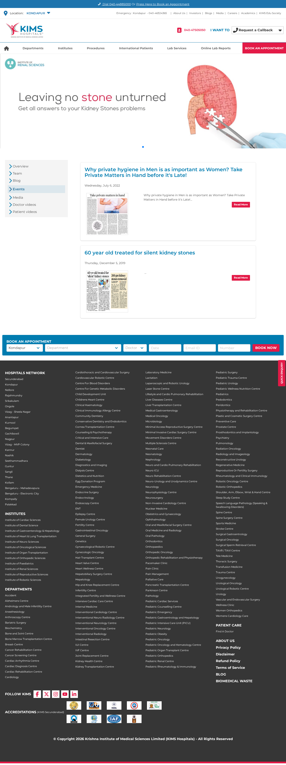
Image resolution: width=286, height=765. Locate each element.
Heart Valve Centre (87, 563)
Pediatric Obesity (156, 633)
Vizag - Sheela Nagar (18, 411)
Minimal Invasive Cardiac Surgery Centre (171, 432)
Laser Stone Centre (157, 388)
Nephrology (153, 459)
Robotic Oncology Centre (232, 481)
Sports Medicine (226, 523)
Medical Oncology (157, 416)
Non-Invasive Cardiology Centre (166, 503)
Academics (248, 13)
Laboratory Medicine (158, 372)
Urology (221, 594)
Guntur (9, 466)
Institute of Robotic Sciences (23, 579)
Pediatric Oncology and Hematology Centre (173, 644)
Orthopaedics (154, 546)
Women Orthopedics (229, 610)
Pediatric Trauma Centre (231, 377)
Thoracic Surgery (226, 561)
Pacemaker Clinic (156, 563)
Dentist (80, 448)
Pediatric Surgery (227, 372)
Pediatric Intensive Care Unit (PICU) (168, 623)
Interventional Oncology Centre (95, 628)
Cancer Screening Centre (20, 655)
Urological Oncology (229, 583)
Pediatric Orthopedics (159, 655)
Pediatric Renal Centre (160, 661)
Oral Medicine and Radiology (164, 530)
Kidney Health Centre (88, 661)
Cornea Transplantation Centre (94, 426)
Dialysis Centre (84, 470)
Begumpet (12, 428)
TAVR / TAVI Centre (228, 550)
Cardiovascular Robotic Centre (94, 377)
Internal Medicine (86, 606)
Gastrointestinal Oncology (91, 530)
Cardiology (12, 677)
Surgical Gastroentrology (231, 534)
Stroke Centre (224, 528)
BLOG (221, 674)
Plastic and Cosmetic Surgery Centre (239, 416)
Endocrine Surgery (87, 492)
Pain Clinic (152, 568)
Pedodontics (224, 399)
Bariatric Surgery (15, 622)
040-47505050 (194, 30)
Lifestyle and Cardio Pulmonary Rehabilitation (174, 394)
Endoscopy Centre (87, 503)
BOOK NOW (266, 348)
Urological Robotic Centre (232, 588)
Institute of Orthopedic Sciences (25, 558)
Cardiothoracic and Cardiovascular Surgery (102, 372)
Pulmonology (224, 443)
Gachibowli (12, 433)
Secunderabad (14, 379)
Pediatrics (222, 394)
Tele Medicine (224, 556)
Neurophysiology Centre (161, 492)
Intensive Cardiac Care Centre (94, 601)
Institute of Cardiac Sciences (23, 519)
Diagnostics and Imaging (91, 465)
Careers (232, 13)
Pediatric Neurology (158, 628)
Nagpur (10, 439)
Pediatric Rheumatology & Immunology (171, 666)
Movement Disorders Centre (163, 437)
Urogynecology (226, 577)
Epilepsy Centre (85, 514)
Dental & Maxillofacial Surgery (93, 443)
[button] (37, 13)
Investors (195, 13)
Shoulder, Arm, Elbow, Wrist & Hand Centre (243, 492)
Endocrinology (84, 497)
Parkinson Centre (156, 590)
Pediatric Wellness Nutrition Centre (238, 388)
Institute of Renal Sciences (21, 569)
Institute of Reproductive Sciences (26, 574)
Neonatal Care (155, 448)
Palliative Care (154, 579)
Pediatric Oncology (158, 639)
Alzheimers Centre (16, 600)
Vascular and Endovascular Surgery (238, 599)
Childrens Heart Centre (89, 399)
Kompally (11, 498)
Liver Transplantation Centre (163, 405)
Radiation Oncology (228, 448)
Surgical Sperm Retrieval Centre (236, 545)
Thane (9, 477)
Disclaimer (225, 654)
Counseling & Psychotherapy (93, 432)
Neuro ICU (152, 470)
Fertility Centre (84, 524)
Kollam (9, 482)
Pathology (152, 595)
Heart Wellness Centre (89, 568)
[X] (46, 694)
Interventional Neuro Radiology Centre (99, 617)
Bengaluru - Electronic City (22, 493)
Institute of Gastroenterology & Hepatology (32, 530)
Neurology (152, 486)
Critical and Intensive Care (91, 437)
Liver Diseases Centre (159, 399)
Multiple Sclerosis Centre (161, 443)
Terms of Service (230, 668)
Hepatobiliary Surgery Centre (93, 574)
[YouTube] (65, 694)
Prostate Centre (226, 426)
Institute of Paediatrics (19, 563)
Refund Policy (228, 661)
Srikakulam (12, 400)
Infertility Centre (85, 590)
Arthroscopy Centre (17, 617)
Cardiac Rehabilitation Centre (23, 671)
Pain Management (157, 574)
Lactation (151, 377)
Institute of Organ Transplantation (26, 552)
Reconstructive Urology (231, 459)
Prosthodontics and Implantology (237, 432)
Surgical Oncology (227, 539)
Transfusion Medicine (229, 566)
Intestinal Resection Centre (92, 639)
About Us (179, 13)
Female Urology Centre (90, 519)
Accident (10, 595)
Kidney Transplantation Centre (94, 666)
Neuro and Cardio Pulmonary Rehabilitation (173, 465)
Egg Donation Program (90, 481)
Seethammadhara (16, 460)
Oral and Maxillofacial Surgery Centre (169, 524)
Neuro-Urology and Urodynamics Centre (171, 481)
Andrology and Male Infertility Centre (28, 606)
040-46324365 (158, 13)
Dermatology (83, 454)
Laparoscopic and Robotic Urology (167, 383)
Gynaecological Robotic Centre (95, 546)
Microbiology (154, 421)
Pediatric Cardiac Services (162, 601)
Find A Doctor (225, 631)
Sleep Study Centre (228, 497)
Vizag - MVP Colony (17, 444)
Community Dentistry (89, 416)
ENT (78, 508)
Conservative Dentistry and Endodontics (100, 421)
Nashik (9, 455)
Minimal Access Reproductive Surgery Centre (174, 426)
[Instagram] (55, 694)
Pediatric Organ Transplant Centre (167, 650)
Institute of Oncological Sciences (25, 547)
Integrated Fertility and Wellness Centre (100, 595)
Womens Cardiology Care (232, 615)
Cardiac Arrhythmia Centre (22, 660)
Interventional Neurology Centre (95, 623)
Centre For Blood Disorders (92, 383)
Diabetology (83, 459)
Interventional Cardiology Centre (96, 612)
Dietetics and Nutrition (89, 475)
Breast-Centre (14, 644)
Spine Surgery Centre (229, 517)
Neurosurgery (154, 497)
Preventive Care (226, 421)
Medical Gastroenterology (162, 410)
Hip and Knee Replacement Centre (97, 584)
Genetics (80, 541)
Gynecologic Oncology (89, 552)
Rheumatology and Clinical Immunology (241, 475)
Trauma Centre (225, 572)
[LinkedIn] (74, 694)
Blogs (208, 13)
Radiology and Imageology (233, 454)
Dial (116, 4)
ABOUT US (225, 641)
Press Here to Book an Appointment (162, 4)
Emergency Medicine (88, 486)
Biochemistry (13, 628)
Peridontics (223, 405)
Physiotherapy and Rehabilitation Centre (241, 410)
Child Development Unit (90, 394)
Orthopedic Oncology (159, 552)
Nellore (9, 390)
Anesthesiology (14, 611)
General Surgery (85, 535)
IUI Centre (81, 644)
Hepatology (82, 579)
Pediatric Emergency (159, 612)
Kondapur (11, 384)
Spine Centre (224, 512)
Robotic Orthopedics (229, 486)
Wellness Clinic (225, 605)
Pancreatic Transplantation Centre (167, 584)
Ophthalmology (156, 519)
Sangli (9, 471)
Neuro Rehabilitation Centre (163, 475)
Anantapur (12, 417)
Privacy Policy (228, 648)
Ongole (9, 406)
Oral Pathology (155, 535)
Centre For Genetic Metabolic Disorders (100, 388)
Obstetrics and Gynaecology (163, 514)
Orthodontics (154, 541)
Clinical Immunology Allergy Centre (97, 410)
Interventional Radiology (91, 633)
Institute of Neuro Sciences (22, 541)
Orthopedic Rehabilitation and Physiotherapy (174, 557)
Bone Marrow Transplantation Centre (28, 639)
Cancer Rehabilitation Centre (23, 649)
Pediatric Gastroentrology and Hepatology (172, 617)
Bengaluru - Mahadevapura (22, 488)
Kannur (9, 449)
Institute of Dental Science (21, 525)
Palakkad (11, 504)
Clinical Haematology (88, 405)
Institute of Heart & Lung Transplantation (31, 536)
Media (220, 13)
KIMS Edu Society (270, 13)
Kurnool (10, 422)
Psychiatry (222, 437)
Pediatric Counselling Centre (164, 606)
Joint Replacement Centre (91, 655)
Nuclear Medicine (156, 508)
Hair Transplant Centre (89, 557)
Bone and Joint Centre (19, 633)
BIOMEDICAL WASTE (234, 681)
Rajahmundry (13, 395)
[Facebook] (37, 694)
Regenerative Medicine (230, 465)
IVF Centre (82, 650)
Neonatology (154, 454)
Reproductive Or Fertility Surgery (237, 470)
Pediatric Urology (227, 383)
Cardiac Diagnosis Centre (21, 666)
